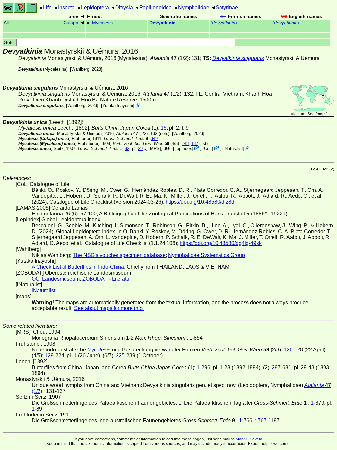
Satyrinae (227, 7)
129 (49, 355)
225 (120, 355)
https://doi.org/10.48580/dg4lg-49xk (221, 243)
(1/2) (169, 58)
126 (288, 349)
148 (185, 143)
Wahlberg (80, 69)
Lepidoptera (95, 7)
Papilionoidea (155, 7)
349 (154, 138)
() (223, 22)
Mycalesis (102, 22)
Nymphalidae (193, 7)
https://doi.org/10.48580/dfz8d (200, 202)
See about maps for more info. (109, 308)
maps (321, 114)
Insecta (66, 7)
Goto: (10, 42)
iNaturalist (233, 148)
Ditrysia (124, 7)
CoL (208, 148)
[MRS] (155, 148)
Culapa (71, 22)
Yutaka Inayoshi (117, 105)
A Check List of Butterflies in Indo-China (78, 267)
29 (140, 148)
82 (127, 148)
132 (194, 143)
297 (276, 367)
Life (47, 7)
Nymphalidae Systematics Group (206, 255)
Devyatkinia (162, 22)
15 (164, 128)
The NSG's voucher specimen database (119, 255)
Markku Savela (249, 439)
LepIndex (183, 148)
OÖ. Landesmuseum (56, 278)
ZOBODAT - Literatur (106, 278)
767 (262, 420)
